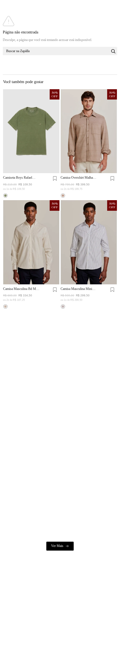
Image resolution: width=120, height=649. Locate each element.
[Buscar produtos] (113, 51)
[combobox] (60, 51)
